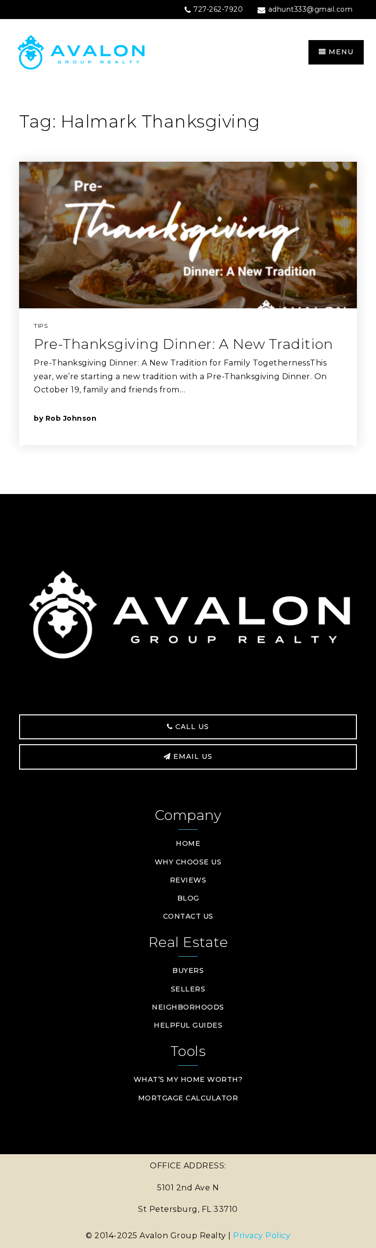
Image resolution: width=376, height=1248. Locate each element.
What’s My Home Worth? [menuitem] (188, 1079)
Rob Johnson (71, 418)
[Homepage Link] (100, 51)
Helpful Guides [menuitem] (188, 1025)
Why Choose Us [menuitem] (188, 862)
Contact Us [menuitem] (188, 916)
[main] (188, 290)
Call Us (191, 726)
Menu (339, 51)
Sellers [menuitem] (188, 989)
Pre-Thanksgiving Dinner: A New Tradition (183, 344)
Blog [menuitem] (188, 898)
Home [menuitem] (188, 843)
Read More (297, 418)
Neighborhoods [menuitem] (188, 1007)
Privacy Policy (261, 1235)
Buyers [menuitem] (188, 970)
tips (40, 325)
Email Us (191, 756)
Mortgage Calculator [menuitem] (188, 1098)
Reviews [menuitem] (188, 880)
